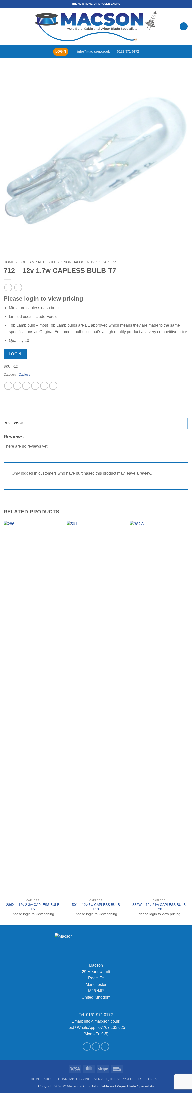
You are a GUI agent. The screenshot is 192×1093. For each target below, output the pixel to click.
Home (9, 262)
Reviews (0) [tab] (14, 423)
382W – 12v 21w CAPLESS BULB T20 (159, 907)
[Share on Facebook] (17, 386)
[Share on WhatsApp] (8, 386)
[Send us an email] (96, 1046)
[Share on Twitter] (26, 386)
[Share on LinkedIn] (53, 386)
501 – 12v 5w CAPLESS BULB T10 (96, 907)
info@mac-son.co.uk (102, 1021)
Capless (110, 262)
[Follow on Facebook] (87, 1046)
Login (15, 354)
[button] (7, 26)
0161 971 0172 (99, 1015)
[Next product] (8, 287)
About (49, 1079)
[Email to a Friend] (35, 386)
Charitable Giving (74, 1079)
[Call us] (105, 1046)
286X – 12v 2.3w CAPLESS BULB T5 (33, 907)
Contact (153, 1079)
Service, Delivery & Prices (118, 1079)
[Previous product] (18, 287)
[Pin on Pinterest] (44, 386)
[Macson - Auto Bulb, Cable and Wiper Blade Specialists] (96, 26)
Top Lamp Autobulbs (39, 262)
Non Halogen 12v (80, 262)
